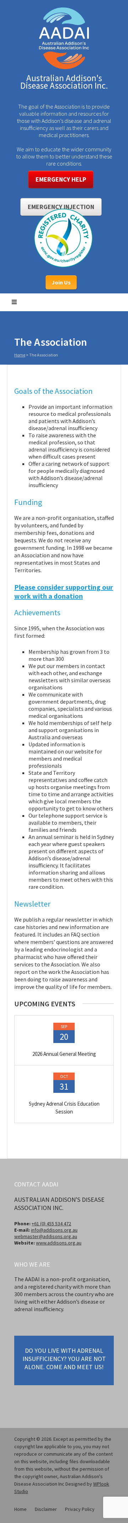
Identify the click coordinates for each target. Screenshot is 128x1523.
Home (19, 355)
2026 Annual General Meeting (64, 1053)
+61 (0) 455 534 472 (51, 1223)
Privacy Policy (80, 1509)
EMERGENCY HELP (61, 179)
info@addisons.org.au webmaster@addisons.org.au (46, 1233)
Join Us (61, 282)
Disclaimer (46, 1509)
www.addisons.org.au (58, 1243)
